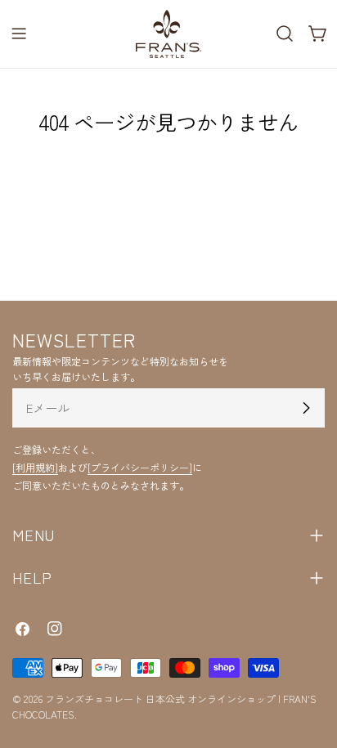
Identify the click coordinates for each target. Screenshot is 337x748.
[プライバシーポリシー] (140, 467)
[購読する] (306, 408)
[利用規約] (35, 467)
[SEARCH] (284, 33)
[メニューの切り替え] (18, 33)
